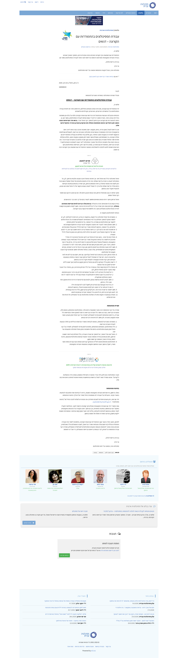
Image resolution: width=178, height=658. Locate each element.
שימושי (97, 13)
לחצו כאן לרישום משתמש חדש (109, 550)
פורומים (110, 13)
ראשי (155, 13)
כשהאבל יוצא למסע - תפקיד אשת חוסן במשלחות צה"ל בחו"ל (135, 621)
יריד (104, 13)
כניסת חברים (64, 555)
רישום (36, 2)
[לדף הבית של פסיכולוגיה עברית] (148, 5)
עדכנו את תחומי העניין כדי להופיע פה (139, 496)
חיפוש (22, 2)
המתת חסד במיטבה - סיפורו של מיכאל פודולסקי (71, 621)
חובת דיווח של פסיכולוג (80, 511)
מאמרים (148, 13)
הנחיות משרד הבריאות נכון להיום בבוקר (101, 76)
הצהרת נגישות (99, 646)
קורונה (95, 452)
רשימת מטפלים (131, 13)
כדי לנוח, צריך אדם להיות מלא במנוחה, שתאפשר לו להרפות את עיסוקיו (132, 601)
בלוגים (141, 13)
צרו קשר (30, 2)
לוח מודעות (119, 13)
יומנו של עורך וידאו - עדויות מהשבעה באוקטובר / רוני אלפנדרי (134, 607)
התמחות (101, 452)
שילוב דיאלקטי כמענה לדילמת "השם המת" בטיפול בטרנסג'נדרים (65, 614)
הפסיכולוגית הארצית (106, 30)
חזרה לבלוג (27, 523)
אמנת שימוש (90, 646)
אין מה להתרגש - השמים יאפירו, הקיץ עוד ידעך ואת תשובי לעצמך (133, 614)
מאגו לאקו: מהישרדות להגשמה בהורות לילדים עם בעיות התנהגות (65, 607)
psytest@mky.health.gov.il (102, 402)
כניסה (42, 2)
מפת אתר (70, 646)
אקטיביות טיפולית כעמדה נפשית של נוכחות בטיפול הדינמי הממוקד (65, 601)
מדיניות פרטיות (79, 646)
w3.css (93, 651)
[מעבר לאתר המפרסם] (89, 20)
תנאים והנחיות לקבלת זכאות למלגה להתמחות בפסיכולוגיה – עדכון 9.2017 (129, 511)
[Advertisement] (101, 574)
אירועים (90, 13)
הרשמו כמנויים (85, 47)
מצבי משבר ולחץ (109, 452)
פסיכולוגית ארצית (113, 47)
